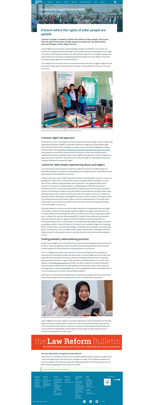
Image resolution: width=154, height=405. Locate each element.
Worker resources (57, 385)
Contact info (88, 392)
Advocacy (74, 2)
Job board (88, 385)
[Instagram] (97, 401)
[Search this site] (115, 2)
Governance (37, 384)
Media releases (89, 384)
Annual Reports (38, 387)
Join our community (90, 393)
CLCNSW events (89, 380)
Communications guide (57, 390)
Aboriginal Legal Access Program (78, 381)
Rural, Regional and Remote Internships (79, 388)
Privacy (103, 401)
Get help (58, 2)
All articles (88, 379)
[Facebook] (84, 401)
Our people (37, 382)
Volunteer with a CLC (90, 387)
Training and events (58, 379)
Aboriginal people (61, 263)
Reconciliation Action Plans (78, 395)
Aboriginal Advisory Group (79, 392)
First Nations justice (85, 2)
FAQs (44, 387)
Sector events (89, 382)
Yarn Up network (78, 398)
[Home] (39, 2)
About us (50, 2)
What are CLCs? (38, 380)
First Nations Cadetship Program (79, 385)
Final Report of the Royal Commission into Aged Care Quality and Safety (83, 150)
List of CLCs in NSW (47, 380)
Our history (37, 379)
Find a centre (46, 379)
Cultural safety (57, 388)
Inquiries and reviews (69, 382)
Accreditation (57, 387)
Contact (102, 2)
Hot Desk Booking (58, 394)
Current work (67, 379)
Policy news (67, 380)
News (95, 2)
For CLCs (66, 2)
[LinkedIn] (91, 401)
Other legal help (46, 385)
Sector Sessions (57, 380)
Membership (37, 385)
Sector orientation (58, 393)
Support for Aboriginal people (47, 383)
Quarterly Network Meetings (58, 383)
